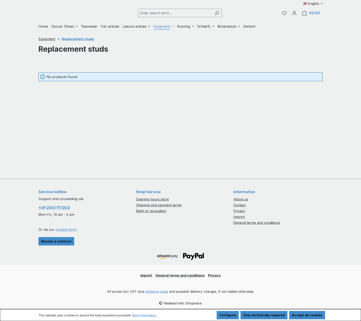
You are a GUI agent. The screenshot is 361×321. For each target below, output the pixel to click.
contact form (66, 229)
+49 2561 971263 (54, 207)
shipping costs (157, 291)
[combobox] (175, 13)
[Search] (217, 13)
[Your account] (294, 13)
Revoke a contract (56, 241)
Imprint (239, 217)
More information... (145, 315)
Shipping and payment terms (159, 205)
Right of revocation (151, 211)
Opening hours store (152, 199)
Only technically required (264, 315)
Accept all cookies (307, 315)
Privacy (239, 211)
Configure (227, 315)
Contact (239, 205)
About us (240, 199)
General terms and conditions (256, 223)
